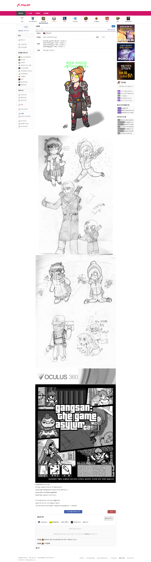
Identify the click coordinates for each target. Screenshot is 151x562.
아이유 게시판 (23, 126)
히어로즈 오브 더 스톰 (25, 65)
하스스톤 (43, 21)
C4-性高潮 (47, 543)
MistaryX (48, 33)
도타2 (107, 21)
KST (55, 37)
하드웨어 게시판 (24, 123)
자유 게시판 (23, 94)
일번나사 (85, 522)
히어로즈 (75, 21)
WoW (86, 21)
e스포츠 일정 (23, 47)
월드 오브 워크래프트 (25, 57)
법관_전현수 (65, 522)
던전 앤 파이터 (24, 82)
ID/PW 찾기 (26, 30)
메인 (22, 21)
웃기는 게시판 (23, 109)
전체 (113, 26)
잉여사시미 (77, 522)
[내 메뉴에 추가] (111, 29)
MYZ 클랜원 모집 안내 (126, 98)
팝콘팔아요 (55, 522)
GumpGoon (43, 522)
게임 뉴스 (22, 39)
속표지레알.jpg (47, 46)
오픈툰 (22, 113)
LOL (64, 21)
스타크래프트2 (33, 21)
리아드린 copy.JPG (48, 41)
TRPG (21, 104)
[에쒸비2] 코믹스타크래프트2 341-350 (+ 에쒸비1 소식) (60, 539)
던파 (118, 21)
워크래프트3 (128, 21)
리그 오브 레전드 (24, 68)
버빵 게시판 (23, 97)
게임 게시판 (23, 100)
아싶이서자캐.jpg (48, 44)
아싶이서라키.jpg (48, 43)
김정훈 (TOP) (125, 108)
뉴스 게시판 (23, 120)
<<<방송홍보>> (124, 95)
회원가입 (20, 30)
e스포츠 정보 (23, 44)
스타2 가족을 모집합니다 (127, 91)
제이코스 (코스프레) (25, 116)
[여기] (87, 534)
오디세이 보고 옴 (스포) (126, 133)
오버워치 (54, 21)
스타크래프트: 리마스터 (26, 71)
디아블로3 (96, 21)
